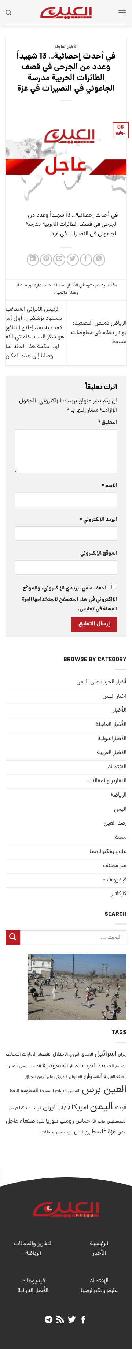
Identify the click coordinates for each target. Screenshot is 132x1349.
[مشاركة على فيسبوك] (86, 260)
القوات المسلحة (53, 1091)
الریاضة (118, 795)
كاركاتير (118, 894)
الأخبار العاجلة (66, 47)
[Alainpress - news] (66, 13)
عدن (122, 1132)
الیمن (120, 809)
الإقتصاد (99, 1281)
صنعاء (27, 1121)
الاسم (109, 486)
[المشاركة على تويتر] (73, 260)
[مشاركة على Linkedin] (33, 260)
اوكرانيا (63, 1108)
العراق (30, 1077)
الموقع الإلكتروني (98, 554)
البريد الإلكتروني (98, 520)
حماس (83, 1121)
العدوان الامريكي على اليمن (59, 1077)
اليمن (101, 1107)
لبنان (78, 1132)
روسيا (66, 1121)
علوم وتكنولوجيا (107, 851)
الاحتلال (60, 1054)
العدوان (93, 1077)
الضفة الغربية (115, 1077)
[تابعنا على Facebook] (83, 1320)
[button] (122, 13)
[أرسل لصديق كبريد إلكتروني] (59, 260)
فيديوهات (114, 880)
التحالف (13, 1054)
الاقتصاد (117, 767)
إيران (122, 1055)
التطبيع (120, 1066)
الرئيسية (99, 1244)
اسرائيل (106, 1054)
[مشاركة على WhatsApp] (99, 260)
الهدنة (120, 1108)
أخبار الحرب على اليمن (101, 682)
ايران (49, 1108)
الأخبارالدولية (112, 739)
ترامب (35, 1108)
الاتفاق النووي (81, 1055)
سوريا (52, 1121)
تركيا (23, 1108)
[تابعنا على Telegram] (48, 1320)
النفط (14, 1091)
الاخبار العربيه (111, 753)
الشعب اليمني (30, 1066)
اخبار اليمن (114, 696)
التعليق (107, 423)
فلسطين (95, 1132)
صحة (120, 837)
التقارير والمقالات (106, 781)
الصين (12, 1066)
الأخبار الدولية (33, 1290)
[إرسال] (13, 937)
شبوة (40, 1122)
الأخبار (119, 710)
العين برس (104, 1090)
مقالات (47, 1132)
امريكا (80, 1108)
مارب (68, 1133)
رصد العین (115, 823)
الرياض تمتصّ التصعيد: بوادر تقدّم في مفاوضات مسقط (98, 332)
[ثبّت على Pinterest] (46, 260)
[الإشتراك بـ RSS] (60, 1320)
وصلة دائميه (66, 292)
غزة (112, 1132)
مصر (59, 1132)
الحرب (89, 1066)
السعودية (55, 1066)
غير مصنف (114, 866)
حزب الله (99, 1122)
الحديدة (106, 1066)
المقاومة (29, 1091)
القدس (74, 1091)
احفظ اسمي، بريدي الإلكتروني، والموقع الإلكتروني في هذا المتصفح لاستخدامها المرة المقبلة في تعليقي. (69, 598)
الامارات (29, 1054)
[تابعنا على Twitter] (72, 1320)
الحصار (75, 1066)
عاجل (12, 1121)
